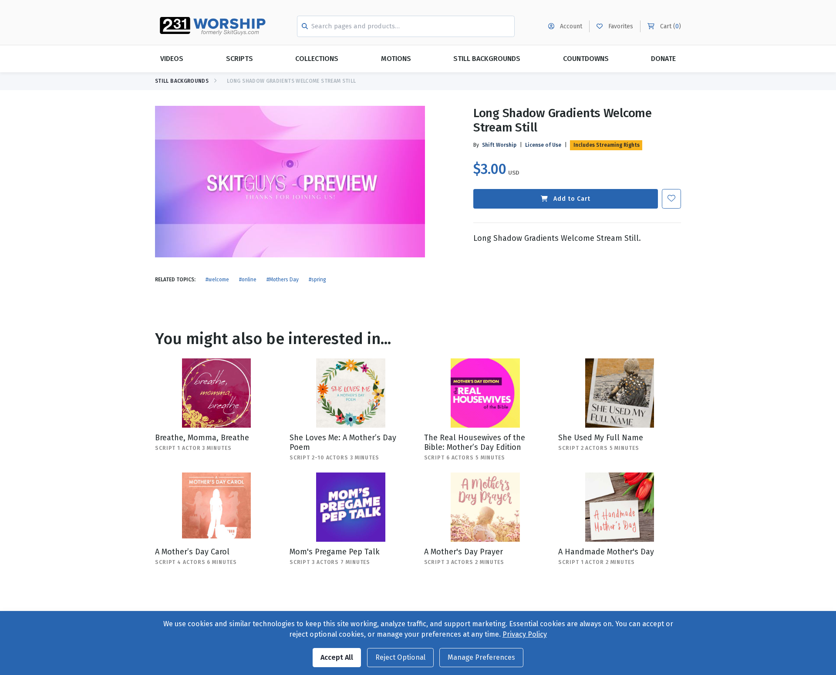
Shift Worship (499, 145)
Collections (316, 58)
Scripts (239, 58)
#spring (317, 280)
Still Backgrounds (486, 58)
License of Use (543, 145)
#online (247, 280)
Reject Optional (400, 657)
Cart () (669, 26)
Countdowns (586, 58)
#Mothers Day (282, 280)
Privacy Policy (524, 634)
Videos (171, 58)
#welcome (217, 280)
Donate (663, 58)
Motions (396, 58)
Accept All (336, 657)
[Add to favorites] (671, 199)
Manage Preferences (481, 657)
